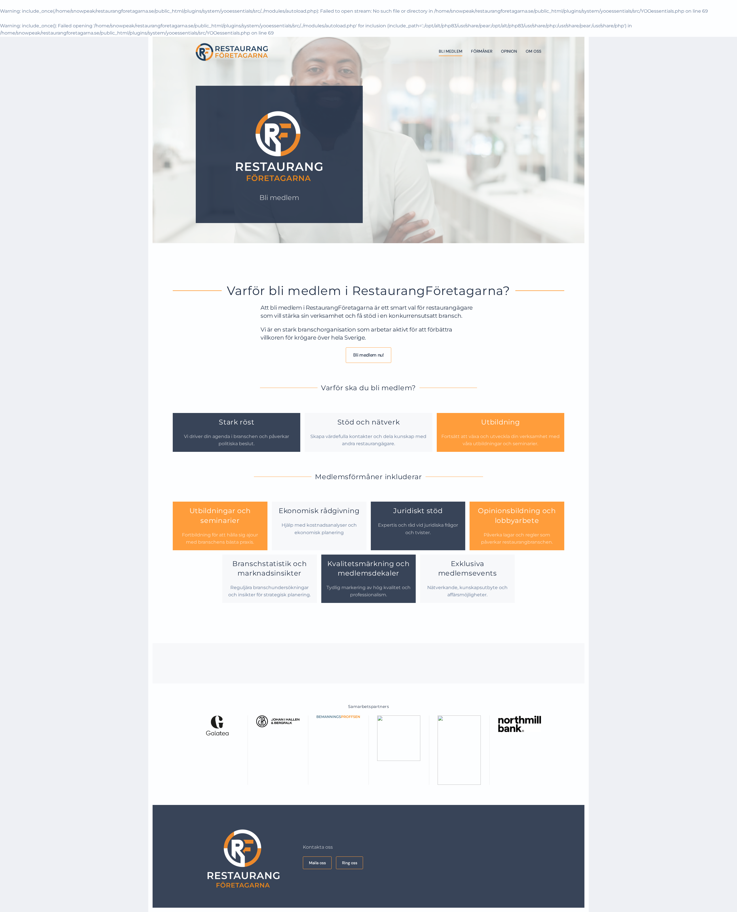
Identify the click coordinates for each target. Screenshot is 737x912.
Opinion (509, 51)
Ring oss (349, 862)
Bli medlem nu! (368, 355)
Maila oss (317, 862)
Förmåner (481, 51)
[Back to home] (232, 51)
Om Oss (533, 51)
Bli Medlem (450, 51)
